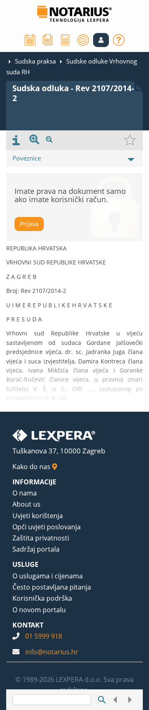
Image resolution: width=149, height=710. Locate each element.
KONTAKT (27, 625)
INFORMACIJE (34, 481)
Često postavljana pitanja (51, 587)
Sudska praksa (35, 61)
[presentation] (16, 140)
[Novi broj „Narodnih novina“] (47, 39)
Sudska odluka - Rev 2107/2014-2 (73, 93)
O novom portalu (39, 609)
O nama (24, 493)
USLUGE (25, 564)
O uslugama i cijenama (47, 575)
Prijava (29, 224)
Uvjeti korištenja (37, 515)
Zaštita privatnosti (40, 538)
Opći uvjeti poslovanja (46, 526)
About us (26, 504)
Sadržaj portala (36, 549)
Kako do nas (32, 466)
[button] (101, 40)
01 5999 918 (43, 636)
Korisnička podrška (42, 598)
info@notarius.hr (51, 651)
